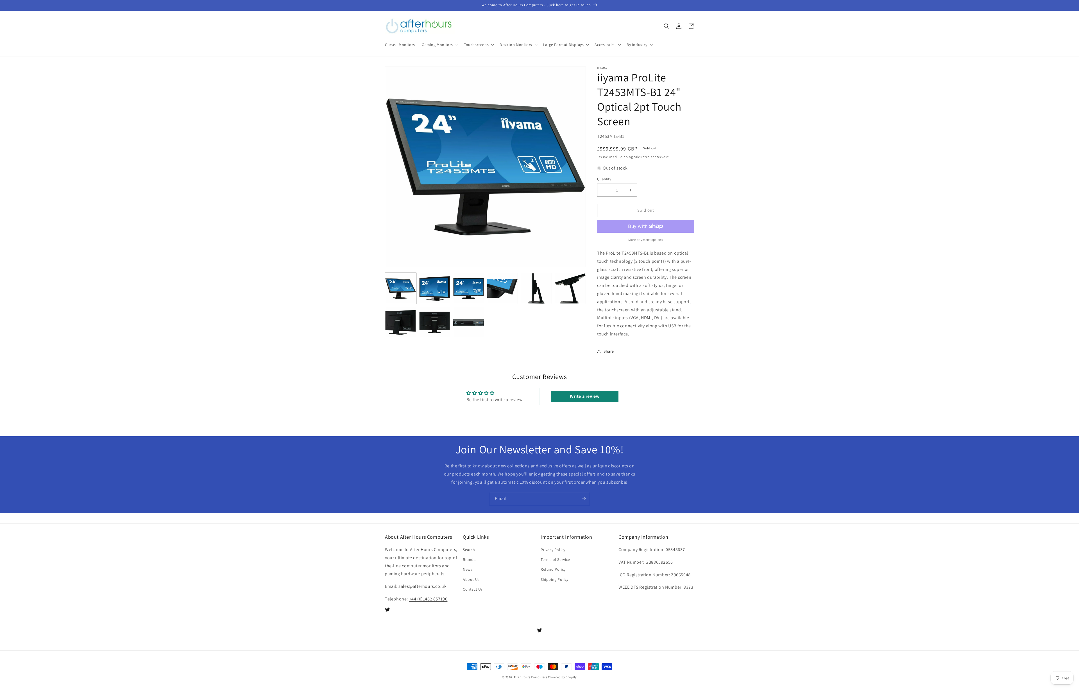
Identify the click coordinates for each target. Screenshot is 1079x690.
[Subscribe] (583, 498)
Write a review (584, 396)
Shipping (626, 157)
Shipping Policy (554, 579)
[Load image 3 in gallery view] (468, 288)
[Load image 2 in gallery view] (434, 288)
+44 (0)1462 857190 (428, 599)
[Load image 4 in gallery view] (502, 288)
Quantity (604, 179)
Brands (469, 559)
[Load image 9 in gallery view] (468, 322)
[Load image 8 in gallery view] (434, 322)
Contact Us (473, 589)
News (467, 569)
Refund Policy (553, 569)
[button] (439, 45)
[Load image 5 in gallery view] (536, 288)
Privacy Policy (553, 549)
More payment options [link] (645, 239)
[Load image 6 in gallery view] (570, 288)
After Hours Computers (530, 677)
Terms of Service (555, 559)
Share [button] (609, 351)
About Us (471, 579)
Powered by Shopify (562, 677)
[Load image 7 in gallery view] (400, 322)
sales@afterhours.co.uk (422, 586)
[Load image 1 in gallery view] (400, 288)
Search (469, 549)
